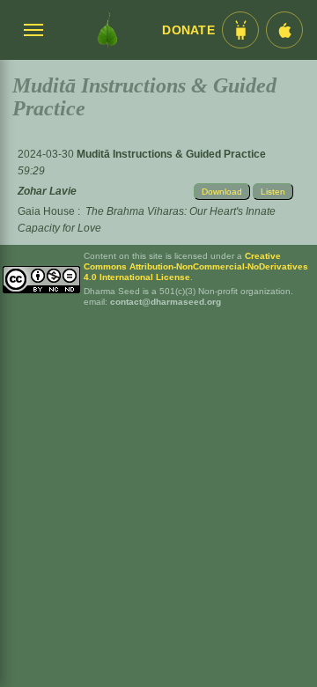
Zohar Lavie (47, 191)
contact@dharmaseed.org (165, 302)
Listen (273, 191)
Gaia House (46, 211)
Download (222, 191)
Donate (188, 30)
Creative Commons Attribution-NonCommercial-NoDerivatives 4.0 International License (196, 266)
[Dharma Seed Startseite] (107, 30)
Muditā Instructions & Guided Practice (171, 154)
